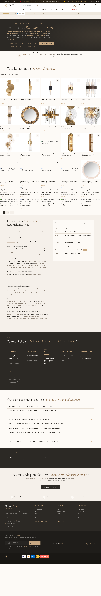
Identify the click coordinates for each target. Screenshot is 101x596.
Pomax (36, 518)
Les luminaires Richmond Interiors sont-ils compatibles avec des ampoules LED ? (34, 432)
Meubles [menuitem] (25, 9)
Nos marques (14, 16)
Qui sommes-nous (81, 520)
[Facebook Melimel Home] (86, 543)
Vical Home (89, 13)
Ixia (97, 13)
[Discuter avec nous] (95, 5)
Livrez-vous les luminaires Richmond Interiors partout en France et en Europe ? (34, 441)
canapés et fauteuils (43, 323)
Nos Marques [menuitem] (65, 9)
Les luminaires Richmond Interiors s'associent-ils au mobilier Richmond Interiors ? (35, 428)
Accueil (8, 16)
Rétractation (80, 513)
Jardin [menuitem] (58, 9)
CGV (82, 561)
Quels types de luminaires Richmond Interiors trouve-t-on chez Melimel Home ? (34, 406)
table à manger (20, 278)
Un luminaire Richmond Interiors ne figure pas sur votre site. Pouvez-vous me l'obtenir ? (37, 437)
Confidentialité (93, 561)
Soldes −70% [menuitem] (74, 9)
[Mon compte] (90, 5)
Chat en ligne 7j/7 (13, 520)
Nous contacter (81, 509)
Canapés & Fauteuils (61, 511)
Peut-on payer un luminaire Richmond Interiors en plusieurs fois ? (30, 419)
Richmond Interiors (81, 13)
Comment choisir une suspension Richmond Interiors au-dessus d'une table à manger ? (36, 424)
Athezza (93, 13)
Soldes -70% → (61, 521)
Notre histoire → (13, 39)
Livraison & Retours (81, 511)
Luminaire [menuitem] (51, 9)
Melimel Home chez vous (83, 522)
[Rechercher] (38, 5)
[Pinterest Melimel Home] (94, 543)
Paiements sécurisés (82, 518)
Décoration (59, 513)
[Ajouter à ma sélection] (17, 80)
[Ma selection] (79, 5)
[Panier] (84, 5)
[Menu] (74, 5)
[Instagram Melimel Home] (90, 543)
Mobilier (58, 509)
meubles (9, 325)
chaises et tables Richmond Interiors (18, 325)
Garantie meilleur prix (82, 515)
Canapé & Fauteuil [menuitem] (34, 9)
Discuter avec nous (51, 487)
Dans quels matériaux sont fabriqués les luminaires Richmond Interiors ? (32, 410)
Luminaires (59, 515)
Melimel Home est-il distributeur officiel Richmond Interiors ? (28, 415)
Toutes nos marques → (42, 521)
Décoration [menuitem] (44, 9)
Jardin (58, 518)
